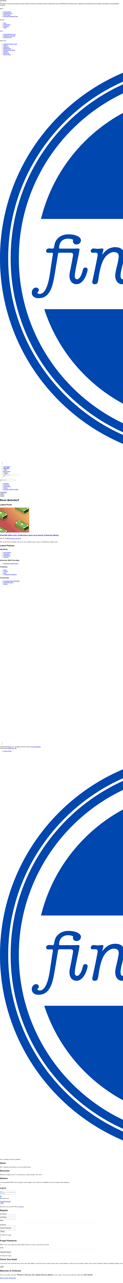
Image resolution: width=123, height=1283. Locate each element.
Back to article (4, 1278)
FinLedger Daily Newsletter (11, 581)
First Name (3, 1214)
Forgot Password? (5, 1201)
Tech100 (5, 557)
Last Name (3, 1217)
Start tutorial (12, 1278)
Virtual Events (7, 37)
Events (5, 488)
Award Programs (8, 582)
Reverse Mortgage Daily (10, 16)
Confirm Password (5, 1228)
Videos (5, 45)
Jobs (4, 573)
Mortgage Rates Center (10, 44)
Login (5, 470)
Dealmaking (7, 486)
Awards (5, 51)
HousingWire (7, 12)
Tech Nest (6, 485)
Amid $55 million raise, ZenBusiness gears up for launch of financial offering (29, 535)
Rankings (6, 53)
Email (1, 1220)
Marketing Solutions (9, 50)
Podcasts (6, 26)
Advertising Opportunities (10, 563)
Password (3, 1224)
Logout (5, 473)
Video (5, 27)
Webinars (6, 47)
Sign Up (21, 1207)
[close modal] (0, 1237)
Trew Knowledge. (36, 747)
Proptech (6, 483)
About (5, 570)
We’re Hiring (7, 54)
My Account (6, 471)
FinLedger (6, 554)
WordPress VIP (12, 748)
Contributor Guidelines (10, 574)
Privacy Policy (7, 751)
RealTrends (6, 15)
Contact (5, 571)
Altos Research (7, 13)
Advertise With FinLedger (10, 489)
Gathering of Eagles (9, 36)
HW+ (4, 23)
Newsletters (6, 24)
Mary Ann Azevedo (15, 538)
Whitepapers (7, 48)
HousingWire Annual (9, 34)
